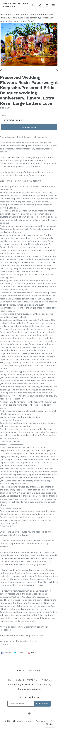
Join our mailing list (29, 697)
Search (20, 670)
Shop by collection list (29, 689)
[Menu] (53, 5)
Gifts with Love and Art (16, 5)
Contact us (33, 680)
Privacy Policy (44, 684)
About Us (47, 680)
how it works (34, 670)
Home (9, 680)
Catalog (20, 680)
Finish (3, 115)
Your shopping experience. (20, 684)
